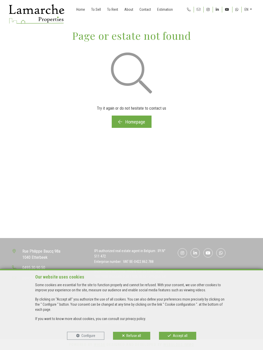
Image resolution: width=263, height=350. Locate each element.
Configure (88, 336)
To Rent (112, 9)
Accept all (180, 336)
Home (80, 9)
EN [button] (247, 9)
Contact (145, 9)
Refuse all (133, 336)
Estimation (165, 9)
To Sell (96, 9)
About (128, 9)
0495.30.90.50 (33, 267)
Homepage (134, 122)
